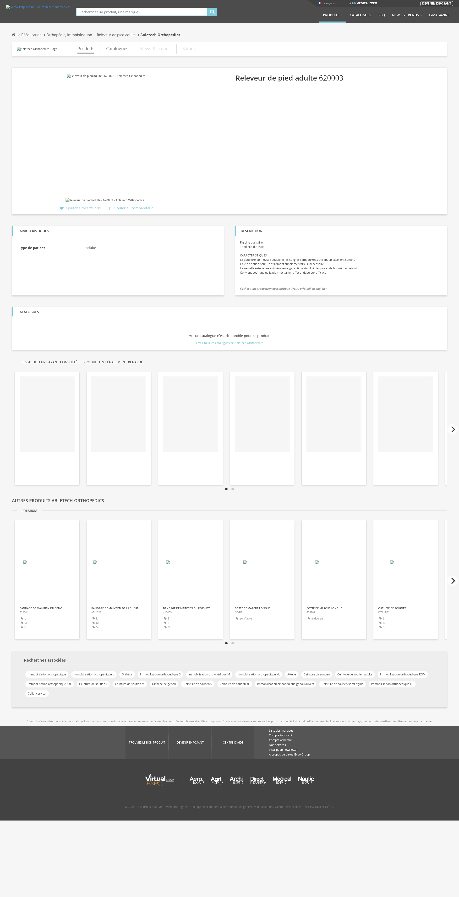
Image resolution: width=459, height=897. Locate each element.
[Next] (452, 429)
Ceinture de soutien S (198, 684)
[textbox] (142, 12)
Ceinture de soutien (317, 674)
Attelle (291, 674)
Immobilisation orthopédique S (160, 674)
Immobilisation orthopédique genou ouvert (285, 684)
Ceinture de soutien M (129, 684)
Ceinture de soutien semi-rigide (342, 684)
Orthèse (127, 674)
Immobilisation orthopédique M (209, 674)
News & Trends (405, 15)
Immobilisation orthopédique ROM (403, 674)
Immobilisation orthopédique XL (259, 674)
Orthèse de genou (164, 684)
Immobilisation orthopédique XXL (49, 684)
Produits (331, 15)
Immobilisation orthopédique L (94, 674)
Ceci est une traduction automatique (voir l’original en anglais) (283, 289)
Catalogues (360, 15)
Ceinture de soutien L (93, 684)
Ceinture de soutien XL (235, 684)
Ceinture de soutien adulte (354, 674)
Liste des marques (281, 730)
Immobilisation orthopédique (47, 674)
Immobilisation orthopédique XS (392, 684)
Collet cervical (37, 693)
